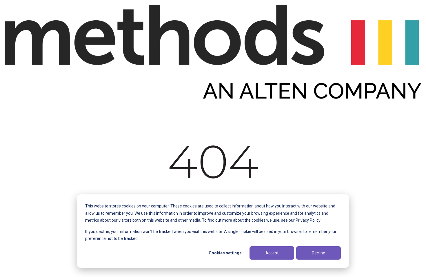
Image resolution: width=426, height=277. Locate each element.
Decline (318, 253)
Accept (271, 253)
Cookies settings (225, 253)
